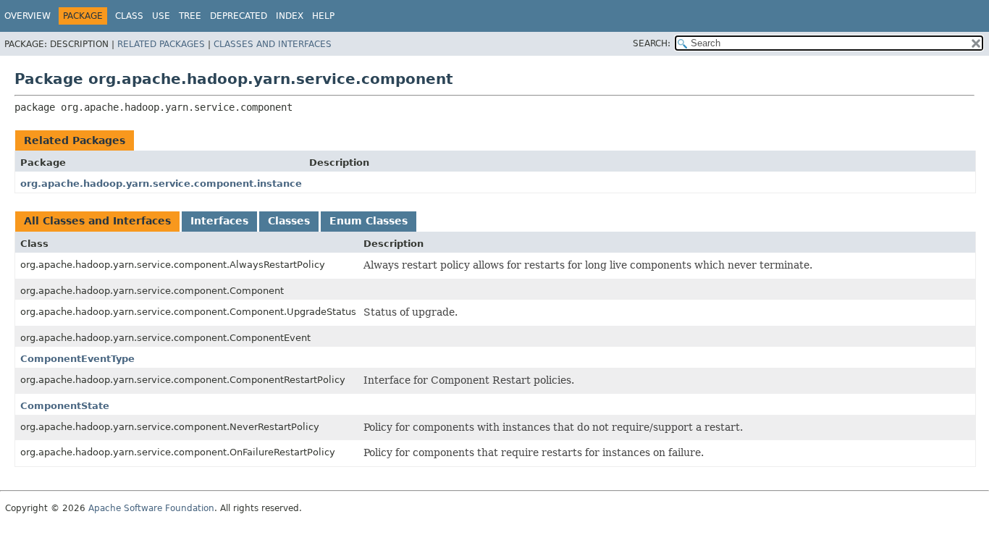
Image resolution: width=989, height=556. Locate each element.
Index (289, 16)
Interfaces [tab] (219, 221)
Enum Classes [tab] (368, 221)
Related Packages (161, 44)
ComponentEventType (77, 358)
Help (323, 16)
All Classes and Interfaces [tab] (97, 221)
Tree (190, 16)
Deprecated (238, 16)
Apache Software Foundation (151, 508)
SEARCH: (651, 43)
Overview (27, 16)
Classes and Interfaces (273, 44)
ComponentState (64, 405)
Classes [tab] (289, 221)
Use (161, 16)
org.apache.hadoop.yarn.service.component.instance (161, 183)
